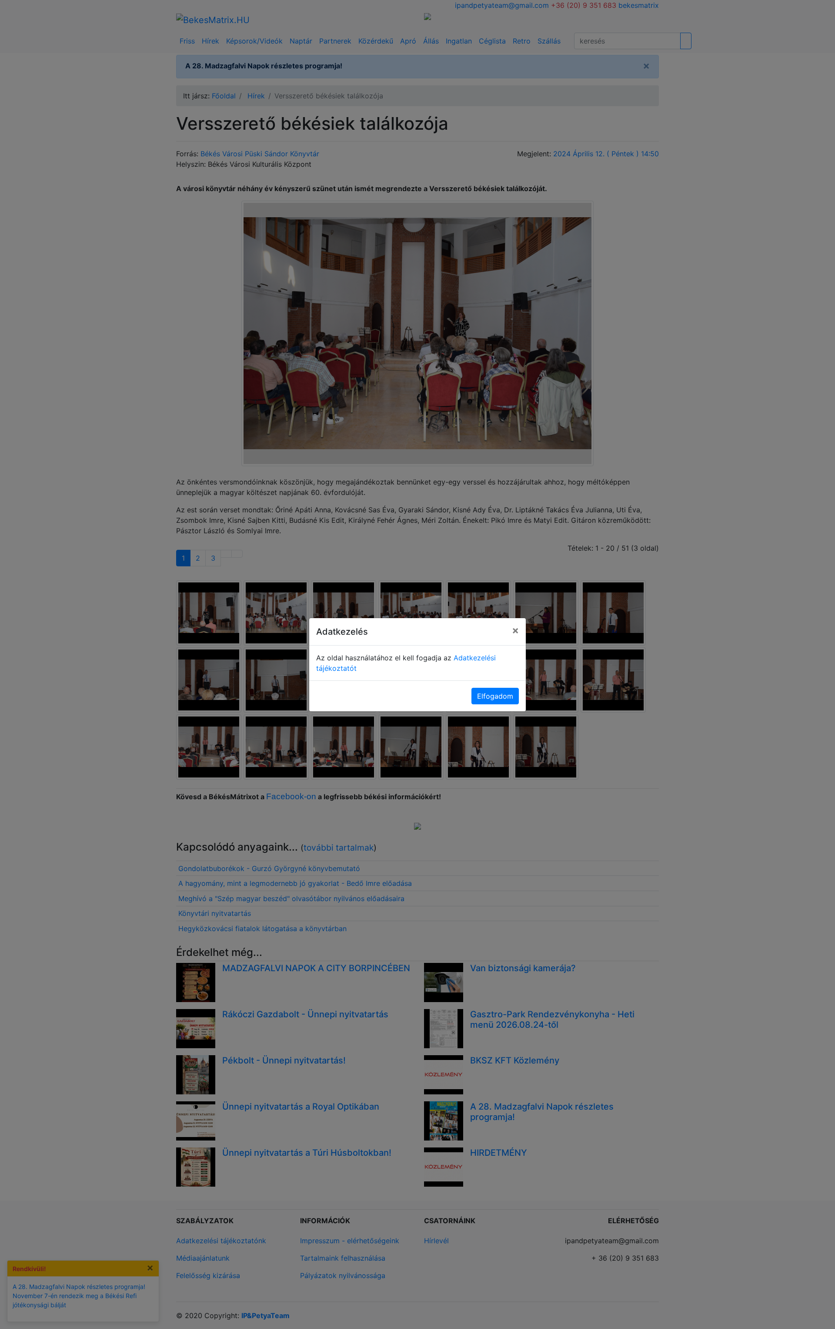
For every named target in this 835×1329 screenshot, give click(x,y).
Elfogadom (495, 696)
